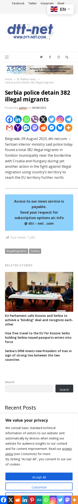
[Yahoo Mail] (18, 128)
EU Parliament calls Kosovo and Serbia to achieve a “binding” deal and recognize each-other (39, 320)
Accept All (39, 477)
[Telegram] (68, 119)
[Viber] (35, 119)
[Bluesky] (60, 128)
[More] (68, 128)
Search (9, 382)
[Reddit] (43, 128)
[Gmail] (9, 128)
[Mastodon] (35, 128)
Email (61, 3)
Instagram (47, 3)
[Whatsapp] (26, 119)
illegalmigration (16, 251)
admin (23, 108)
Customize (39, 487)
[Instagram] (60, 119)
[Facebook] (9, 119)
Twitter (32, 3)
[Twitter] (51, 119)
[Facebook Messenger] (51, 128)
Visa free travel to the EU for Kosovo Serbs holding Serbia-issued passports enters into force (38, 337)
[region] (39, 459)
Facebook (18, 3)
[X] (43, 119)
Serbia (35, 251)
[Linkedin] (18, 119)
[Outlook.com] (26, 128)
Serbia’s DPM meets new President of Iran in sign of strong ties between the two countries (38, 355)
